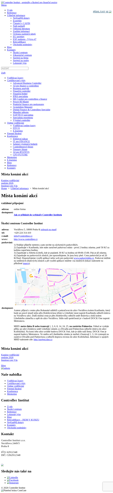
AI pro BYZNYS (21, 152)
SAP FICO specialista (23, 115)
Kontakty (11, 50)
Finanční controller (21, 91)
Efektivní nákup (20, 139)
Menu (4, 5)
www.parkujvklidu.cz (84, 258)
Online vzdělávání (15, 123)
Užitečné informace (16, 15)
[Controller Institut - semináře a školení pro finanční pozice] (29, 2)
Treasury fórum (20, 149)
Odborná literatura (21, 28)
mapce (26, 263)
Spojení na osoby (21, 60)
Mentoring (12, 157)
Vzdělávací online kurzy (24, 125)
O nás (10, 10)
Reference (11, 12)
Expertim (17, 20)
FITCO (16, 128)
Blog (9, 47)
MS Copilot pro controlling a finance (30, 99)
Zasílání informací (21, 31)
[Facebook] (13, 480)
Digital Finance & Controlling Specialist (31, 109)
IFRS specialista (20, 96)
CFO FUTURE (20, 154)
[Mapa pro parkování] (50, 304)
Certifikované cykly (16, 80)
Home (4, 188)
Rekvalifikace (19, 42)
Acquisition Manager (23, 107)
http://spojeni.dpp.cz (43, 339)
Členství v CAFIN (21, 23)
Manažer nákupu (21, 112)
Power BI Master (21, 101)
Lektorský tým (19, 63)
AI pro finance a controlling (26, 86)
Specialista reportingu (23, 117)
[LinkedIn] (12, 477)
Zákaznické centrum (22, 55)
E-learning (18, 131)
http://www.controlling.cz (26, 239)
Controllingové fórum (23, 146)
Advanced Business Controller (27, 83)
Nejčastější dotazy (21, 18)
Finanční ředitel (20, 93)
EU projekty (18, 36)
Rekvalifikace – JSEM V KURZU (23, 419)
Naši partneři (19, 26)
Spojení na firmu (20, 58)
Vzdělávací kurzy (15, 78)
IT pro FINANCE (21, 141)
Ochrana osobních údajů (24, 34)
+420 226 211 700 (14, 461)
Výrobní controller (21, 120)
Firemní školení (14, 133)
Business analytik (21, 88)
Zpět (3, 73)
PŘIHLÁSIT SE (101, 11)
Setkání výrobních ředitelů (25, 144)
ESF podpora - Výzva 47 (24, 39)
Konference (12, 136)
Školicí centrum (20, 52)
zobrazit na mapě (48, 229)
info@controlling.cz (23, 236)
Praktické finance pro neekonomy (28, 104)
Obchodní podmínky (22, 44)
